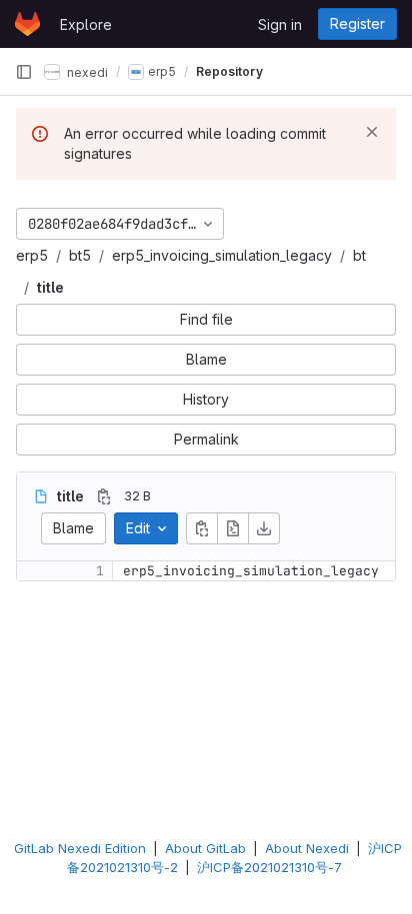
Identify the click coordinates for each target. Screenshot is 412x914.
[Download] (264, 528)
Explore (86, 24)
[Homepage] (27, 24)
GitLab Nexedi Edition (80, 848)
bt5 (80, 255)
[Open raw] (233, 528)
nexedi (86, 71)
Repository (229, 71)
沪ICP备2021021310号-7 (269, 867)
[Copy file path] (104, 496)
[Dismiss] (372, 132)
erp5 (32, 255)
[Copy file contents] (202, 528)
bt (359, 255)
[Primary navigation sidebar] (24, 72)
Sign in (280, 24)
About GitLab (205, 848)
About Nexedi (307, 848)
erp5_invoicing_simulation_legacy (222, 255)
